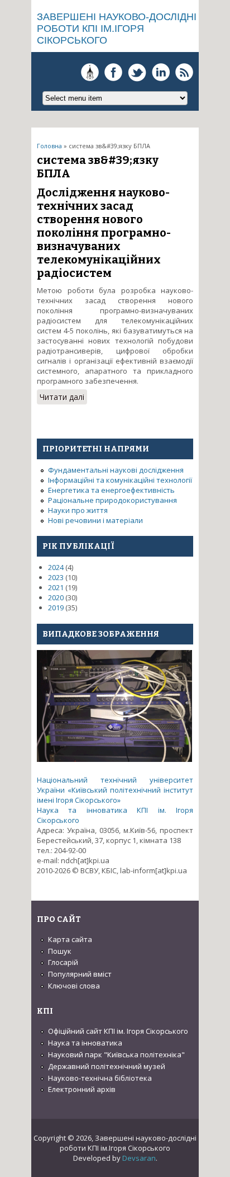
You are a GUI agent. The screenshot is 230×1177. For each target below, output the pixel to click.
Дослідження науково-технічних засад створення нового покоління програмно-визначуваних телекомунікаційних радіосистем (104, 233)
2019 (56, 607)
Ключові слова (74, 986)
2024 (56, 567)
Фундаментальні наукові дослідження (116, 470)
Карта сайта (70, 939)
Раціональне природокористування (112, 500)
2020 (56, 597)
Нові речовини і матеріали (95, 520)
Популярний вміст (80, 974)
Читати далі (63, 398)
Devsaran (139, 1158)
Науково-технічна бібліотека (100, 1078)
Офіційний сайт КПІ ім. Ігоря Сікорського (118, 1031)
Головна (49, 146)
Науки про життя (78, 510)
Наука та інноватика (85, 1043)
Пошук (59, 951)
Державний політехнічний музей (106, 1066)
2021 (56, 587)
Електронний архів (82, 1089)
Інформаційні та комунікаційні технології (120, 480)
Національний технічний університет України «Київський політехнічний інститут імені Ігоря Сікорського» (115, 790)
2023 (56, 577)
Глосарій (63, 962)
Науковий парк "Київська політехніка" (116, 1054)
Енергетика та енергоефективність (111, 490)
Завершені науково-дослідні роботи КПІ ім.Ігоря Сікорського (117, 28)
